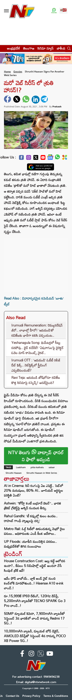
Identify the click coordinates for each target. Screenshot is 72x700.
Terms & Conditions (55, 695)
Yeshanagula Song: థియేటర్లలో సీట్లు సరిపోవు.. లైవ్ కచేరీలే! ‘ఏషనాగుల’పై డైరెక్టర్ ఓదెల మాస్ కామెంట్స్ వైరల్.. (37, 347)
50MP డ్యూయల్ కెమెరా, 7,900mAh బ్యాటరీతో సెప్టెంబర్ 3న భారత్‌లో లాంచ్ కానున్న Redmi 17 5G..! (34, 618)
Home (7, 71)
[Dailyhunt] (64, 158)
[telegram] (45, 100)
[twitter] (17, 100)
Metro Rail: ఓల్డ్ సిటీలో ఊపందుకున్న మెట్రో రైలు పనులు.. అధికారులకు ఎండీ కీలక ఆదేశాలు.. (34, 531)
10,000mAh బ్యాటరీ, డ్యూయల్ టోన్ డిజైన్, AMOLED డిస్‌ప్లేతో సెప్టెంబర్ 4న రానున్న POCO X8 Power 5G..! (35, 636)
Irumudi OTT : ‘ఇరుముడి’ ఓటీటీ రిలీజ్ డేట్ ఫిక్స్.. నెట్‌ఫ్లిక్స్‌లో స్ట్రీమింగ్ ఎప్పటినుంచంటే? (36, 365)
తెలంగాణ (28, 48)
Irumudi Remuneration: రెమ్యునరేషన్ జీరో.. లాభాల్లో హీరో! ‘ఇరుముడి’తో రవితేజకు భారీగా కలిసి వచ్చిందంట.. (37, 330)
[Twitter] (35, 158)
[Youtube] (43, 158)
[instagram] (31, 654)
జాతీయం (62, 48)
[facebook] (8, 100)
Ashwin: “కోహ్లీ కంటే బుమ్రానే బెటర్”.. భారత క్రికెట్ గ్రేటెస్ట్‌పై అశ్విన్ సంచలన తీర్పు (32, 505)
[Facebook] (21, 158)
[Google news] (50, 158)
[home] (2, 48)
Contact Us (12, 695)
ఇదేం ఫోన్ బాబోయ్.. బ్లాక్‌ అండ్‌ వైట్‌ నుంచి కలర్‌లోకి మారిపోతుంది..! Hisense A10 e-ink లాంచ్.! (33, 583)
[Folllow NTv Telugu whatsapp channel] (54, 11)
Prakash (56, 106)
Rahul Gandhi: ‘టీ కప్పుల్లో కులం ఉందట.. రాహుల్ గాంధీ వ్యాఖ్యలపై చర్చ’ (31, 518)
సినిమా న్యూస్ (46, 48)
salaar (52, 467)
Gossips (17, 71)
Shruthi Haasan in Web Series (41, 472)
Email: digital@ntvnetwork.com (36, 682)
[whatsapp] (26, 100)
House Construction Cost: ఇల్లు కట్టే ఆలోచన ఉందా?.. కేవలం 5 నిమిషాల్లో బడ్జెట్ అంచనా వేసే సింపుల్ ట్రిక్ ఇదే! (34, 566)
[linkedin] (36, 100)
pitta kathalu (37, 467)
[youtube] (50, 654)
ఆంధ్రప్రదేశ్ (13, 48)
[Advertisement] (36, 263)
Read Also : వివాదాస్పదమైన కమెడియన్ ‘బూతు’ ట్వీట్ (34, 301)
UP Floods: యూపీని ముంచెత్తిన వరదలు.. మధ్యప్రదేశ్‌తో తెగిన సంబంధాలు (30, 544)
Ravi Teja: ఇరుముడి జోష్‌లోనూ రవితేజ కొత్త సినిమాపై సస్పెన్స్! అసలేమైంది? (35, 380)
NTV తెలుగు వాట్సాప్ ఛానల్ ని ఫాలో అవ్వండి (36, 456)
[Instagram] (28, 158)
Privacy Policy (31, 695)
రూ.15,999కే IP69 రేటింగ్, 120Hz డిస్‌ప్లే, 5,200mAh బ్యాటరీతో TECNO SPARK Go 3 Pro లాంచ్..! (35, 601)
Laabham (21, 467)
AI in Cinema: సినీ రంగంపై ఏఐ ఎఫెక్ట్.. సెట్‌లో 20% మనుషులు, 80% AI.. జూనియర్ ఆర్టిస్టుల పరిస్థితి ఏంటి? (33, 490)
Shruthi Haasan (14, 472)
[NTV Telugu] (21, 11)
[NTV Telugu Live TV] (63, 11)
